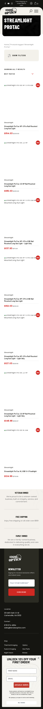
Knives (24, 653)
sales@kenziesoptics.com (15, 628)
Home (6, 44)
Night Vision (8, 653)
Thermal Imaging (10, 645)
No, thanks (21, 703)
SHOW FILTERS (19, 55)
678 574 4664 (10, 625)
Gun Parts (26, 649)
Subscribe (21, 592)
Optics (24, 645)
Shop (6, 641)
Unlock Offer (21, 685)
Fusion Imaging (10, 649)
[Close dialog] (38, 658)
